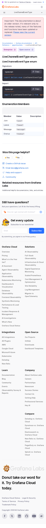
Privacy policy (30, 236)
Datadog (5, 360)
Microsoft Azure (8, 352)
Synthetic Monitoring (10, 301)
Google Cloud (7, 348)
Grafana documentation (24, 43)
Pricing (5, 256)
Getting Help (30, 398)
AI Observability (31, 252)
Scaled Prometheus (33, 275)
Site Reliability (31, 286)
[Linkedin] (19, 516)
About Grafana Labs (33, 375)
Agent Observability (10, 270)
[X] (12, 516)
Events (5, 386)
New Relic (6, 364)
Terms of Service (25, 2)
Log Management (32, 290)
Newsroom (29, 386)
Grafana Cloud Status (11, 326)
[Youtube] (34, 516)
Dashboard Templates (34, 348)
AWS (4, 345)
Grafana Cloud (24, 483)
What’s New (7, 322)
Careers (28, 379)
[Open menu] (41, 7)
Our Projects (30, 337)
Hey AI (27, 405)
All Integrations (8, 337)
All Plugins (6, 341)
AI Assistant (7, 266)
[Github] (26, 516)
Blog (4, 379)
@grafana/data (17, 45)
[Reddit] (41, 516)
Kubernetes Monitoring (11, 280)
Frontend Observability (11, 297)
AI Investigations (9, 318)
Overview (6, 252)
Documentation (7, 43)
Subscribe (36, 230)
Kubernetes (7, 356)
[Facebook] (4, 516)
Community (6, 383)
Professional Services (34, 402)
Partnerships (30, 383)
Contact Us (29, 394)
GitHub (28, 341)
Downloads (29, 345)
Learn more (37, 2)
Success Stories (31, 390)
